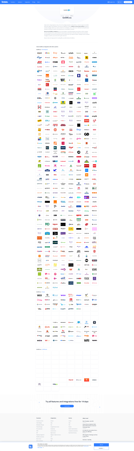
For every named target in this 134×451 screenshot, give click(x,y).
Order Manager (39, 422)
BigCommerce (53, 432)
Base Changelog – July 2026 (88, 421)
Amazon (52, 420)
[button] (111, 2)
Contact (70, 420)
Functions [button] (13, 2)
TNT (51, 440)
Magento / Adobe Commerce (56, 434)
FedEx (52, 438)
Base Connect (38, 438)
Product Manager (39, 426)
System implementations (73, 428)
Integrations (27, 2)
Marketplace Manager (40, 424)
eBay (51, 422)
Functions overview (39, 420)
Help (69, 422)
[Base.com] (5, 2)
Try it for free (127, 2)
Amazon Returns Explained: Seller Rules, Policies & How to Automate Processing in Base (89, 426)
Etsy (51, 424)
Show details (40, 447)
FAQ (69, 424)
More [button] (38, 2)
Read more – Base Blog (87, 439)
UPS (51, 436)
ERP (37, 432)
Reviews (70, 426)
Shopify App (53, 428)
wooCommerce (53, 430)
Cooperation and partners (73, 430)
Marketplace (45, 49)
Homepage (62, 15)
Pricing (33, 2)
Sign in (120, 2)
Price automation (39, 428)
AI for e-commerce (39, 440)
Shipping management (40, 434)
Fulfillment (44, 349)
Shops (43, 292)
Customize (101, 448)
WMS (37, 430)
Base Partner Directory (73, 432)
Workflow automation (40, 436)
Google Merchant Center (55, 426)
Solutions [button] (20, 2)
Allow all (101, 444)
